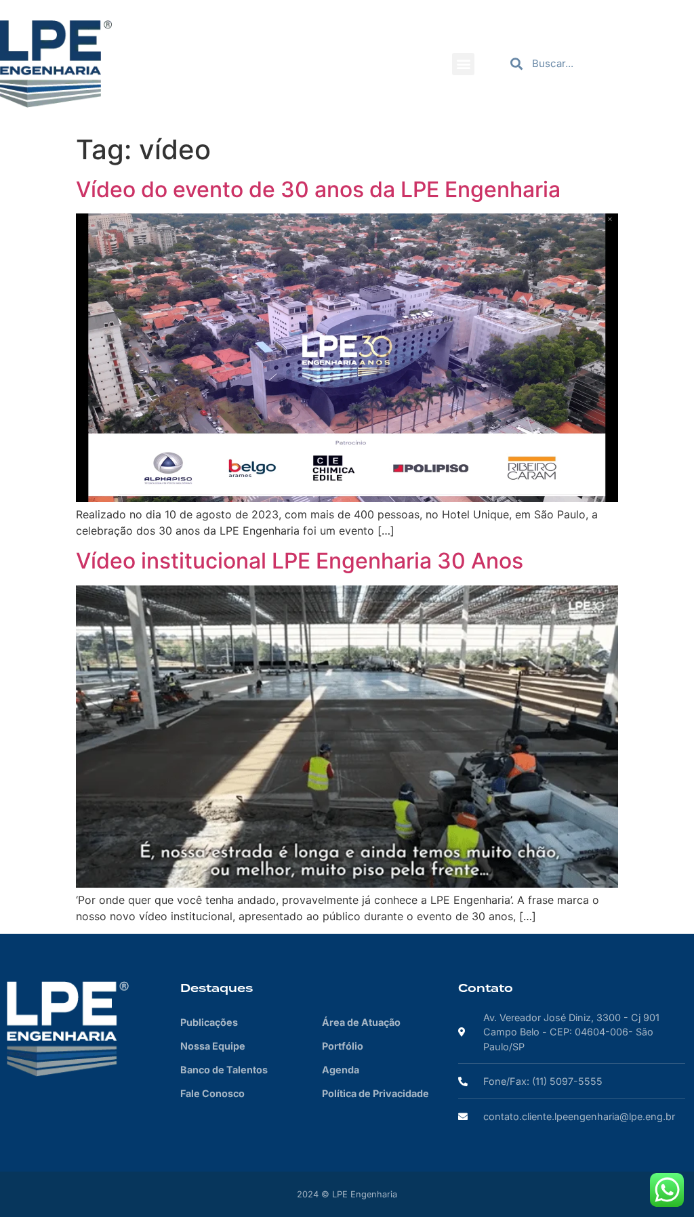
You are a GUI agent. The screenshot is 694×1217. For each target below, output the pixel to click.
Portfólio (342, 1046)
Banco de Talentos (224, 1069)
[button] (463, 64)
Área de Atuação (361, 1022)
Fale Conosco (212, 1093)
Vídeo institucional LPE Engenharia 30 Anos (299, 561)
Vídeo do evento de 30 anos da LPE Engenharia (318, 189)
